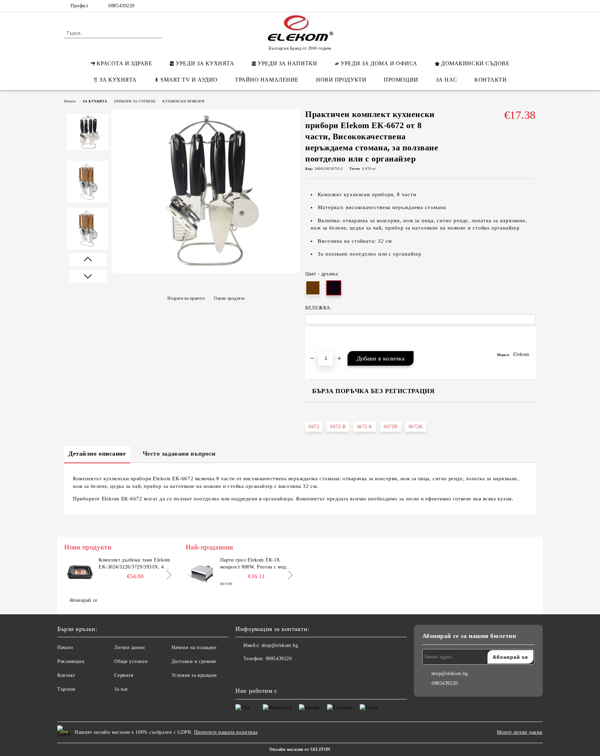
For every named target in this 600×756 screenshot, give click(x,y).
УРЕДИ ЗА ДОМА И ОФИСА (379, 63)
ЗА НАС (446, 80)
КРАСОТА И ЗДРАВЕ (124, 63)
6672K (416, 426)
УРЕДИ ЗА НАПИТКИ (287, 63)
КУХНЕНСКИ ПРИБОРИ (183, 101)
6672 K (365, 426)
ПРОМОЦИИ (401, 80)
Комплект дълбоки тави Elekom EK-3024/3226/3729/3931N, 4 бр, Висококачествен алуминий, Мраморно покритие (135, 564)
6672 (314, 426)
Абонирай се (83, 600)
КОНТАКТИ (490, 80)
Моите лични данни (520, 732)
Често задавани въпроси (179, 453)
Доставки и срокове (194, 661)
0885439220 (121, 5)
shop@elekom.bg (279, 645)
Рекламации (71, 661)
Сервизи (123, 675)
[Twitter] (511, 6)
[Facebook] (490, 6)
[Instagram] (521, 6)
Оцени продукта (229, 298)
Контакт (66, 675)
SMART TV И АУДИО (189, 80)
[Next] (167, 575)
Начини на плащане (194, 647)
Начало (70, 101)
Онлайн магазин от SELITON (300, 749)
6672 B (337, 426)
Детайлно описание (97, 453)
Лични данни (129, 647)
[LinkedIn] (501, 6)
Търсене (66, 689)
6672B (391, 426)
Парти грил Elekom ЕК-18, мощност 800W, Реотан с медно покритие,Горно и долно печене (256, 564)
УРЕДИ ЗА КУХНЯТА (205, 63)
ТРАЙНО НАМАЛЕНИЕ (267, 80)
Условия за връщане (194, 675)
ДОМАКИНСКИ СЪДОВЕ (475, 63)
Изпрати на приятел (186, 298)
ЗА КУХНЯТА (118, 80)
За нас (121, 689)
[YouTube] (532, 6)
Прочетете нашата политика (226, 732)
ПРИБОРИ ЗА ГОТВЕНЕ (135, 101)
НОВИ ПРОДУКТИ (341, 80)
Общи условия (130, 661)
